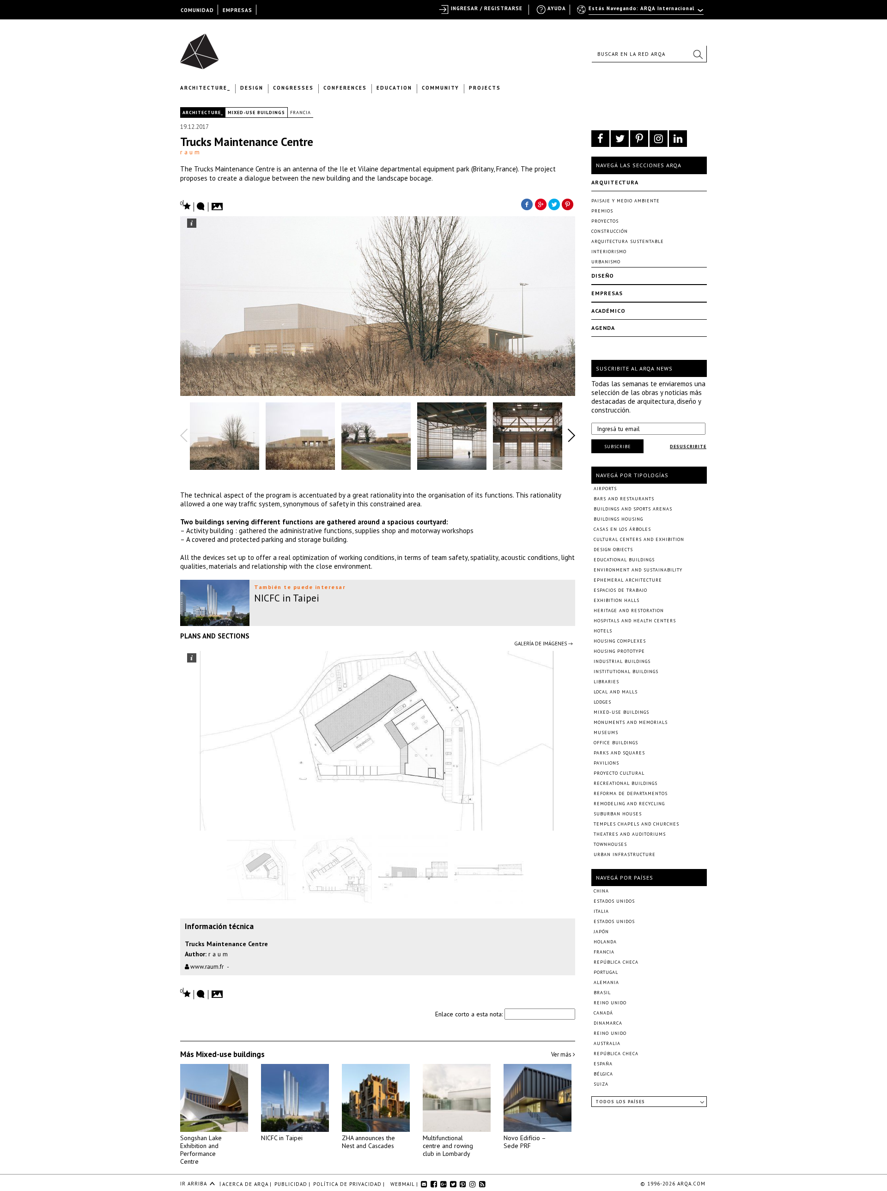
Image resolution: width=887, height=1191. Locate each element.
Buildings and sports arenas (633, 509)
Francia (300, 112)
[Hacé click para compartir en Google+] (540, 204)
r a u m (190, 152)
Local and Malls (616, 692)
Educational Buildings (624, 560)
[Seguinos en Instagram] (659, 138)
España (603, 1064)
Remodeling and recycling (629, 804)
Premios (602, 211)
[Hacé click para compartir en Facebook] (527, 204)
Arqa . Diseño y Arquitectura (202, 47)
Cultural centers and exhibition (639, 539)
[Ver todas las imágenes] (218, 204)
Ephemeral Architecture (628, 580)
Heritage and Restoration (629, 611)
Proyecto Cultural (619, 773)
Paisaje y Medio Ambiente (625, 201)
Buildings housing (618, 519)
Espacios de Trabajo (620, 590)
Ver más (562, 1054)
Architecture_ (205, 88)
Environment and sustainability (638, 570)
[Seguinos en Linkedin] (678, 138)
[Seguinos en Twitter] (620, 138)
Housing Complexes (620, 641)
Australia (607, 1043)
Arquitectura (614, 182)
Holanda (605, 942)
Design (251, 88)
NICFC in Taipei (282, 1138)
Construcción (609, 231)
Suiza (601, 1084)
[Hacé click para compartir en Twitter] (554, 204)
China (601, 891)
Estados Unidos (614, 901)
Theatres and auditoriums (630, 834)
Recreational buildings (625, 783)
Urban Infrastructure (625, 854)
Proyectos (605, 221)
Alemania (606, 982)
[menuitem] (641, 12)
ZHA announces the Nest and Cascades (368, 1142)
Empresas (607, 293)
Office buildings (616, 743)
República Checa (616, 962)
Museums (606, 732)
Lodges (602, 702)
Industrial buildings (622, 661)
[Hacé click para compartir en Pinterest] (568, 204)
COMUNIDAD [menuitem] (197, 10)
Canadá (603, 1013)
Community (440, 88)
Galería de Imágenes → (543, 643)
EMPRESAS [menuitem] (237, 10)
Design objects (613, 550)
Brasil (602, 993)
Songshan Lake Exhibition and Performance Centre (201, 1150)
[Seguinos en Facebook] (600, 138)
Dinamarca (608, 1023)
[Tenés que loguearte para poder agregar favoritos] (185, 205)
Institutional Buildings (626, 671)
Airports (605, 489)
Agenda (603, 327)
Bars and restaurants (624, 499)
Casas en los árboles (622, 529)
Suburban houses (618, 814)
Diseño (602, 275)
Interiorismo (608, 252)
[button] (698, 54)
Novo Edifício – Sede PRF (525, 1142)
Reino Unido (610, 1003)
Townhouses (610, 844)
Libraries (606, 682)
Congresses (293, 88)
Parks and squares (619, 753)
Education (394, 88)
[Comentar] (201, 207)
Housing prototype (619, 651)
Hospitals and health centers (635, 621)
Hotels (603, 631)
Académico (608, 310)
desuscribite (688, 447)
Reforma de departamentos (631, 793)
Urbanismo (605, 262)
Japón (601, 932)
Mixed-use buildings (256, 112)
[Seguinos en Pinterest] (639, 138)
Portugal (606, 972)
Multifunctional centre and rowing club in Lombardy (448, 1146)
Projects (485, 88)
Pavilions (606, 763)
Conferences (345, 88)
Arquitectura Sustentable (627, 241)
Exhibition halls (616, 600)
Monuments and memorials (631, 722)
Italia (601, 911)
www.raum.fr (206, 967)
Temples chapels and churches (636, 824)
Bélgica (603, 1074)
